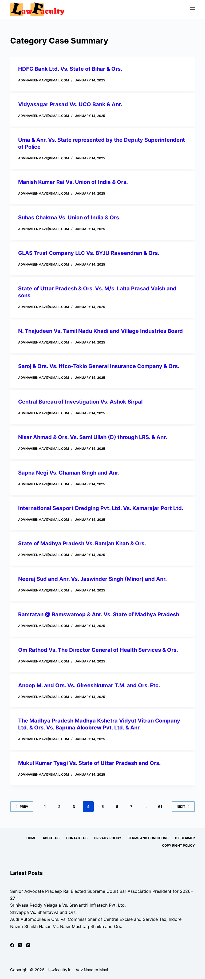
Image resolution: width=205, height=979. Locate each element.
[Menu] (192, 9)
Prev (24, 806)
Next (181, 806)
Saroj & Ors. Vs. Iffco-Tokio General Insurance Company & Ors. (98, 366)
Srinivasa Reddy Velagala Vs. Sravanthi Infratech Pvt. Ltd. (68, 905)
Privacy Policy (107, 838)
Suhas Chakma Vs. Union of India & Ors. (69, 217)
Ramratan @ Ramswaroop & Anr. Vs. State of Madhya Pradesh (98, 614)
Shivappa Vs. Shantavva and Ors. (43, 912)
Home (31, 838)
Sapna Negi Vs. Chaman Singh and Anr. (69, 472)
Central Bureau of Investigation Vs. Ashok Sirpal (80, 401)
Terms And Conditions (148, 838)
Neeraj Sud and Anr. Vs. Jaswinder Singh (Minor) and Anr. (92, 579)
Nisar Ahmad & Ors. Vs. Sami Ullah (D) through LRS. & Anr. (92, 437)
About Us (51, 838)
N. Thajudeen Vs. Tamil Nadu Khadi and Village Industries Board (100, 331)
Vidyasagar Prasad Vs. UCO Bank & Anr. (70, 104)
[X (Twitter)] (20, 945)
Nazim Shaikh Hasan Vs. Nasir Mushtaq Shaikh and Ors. (66, 926)
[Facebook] (12, 945)
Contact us (77, 838)
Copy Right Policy (178, 845)
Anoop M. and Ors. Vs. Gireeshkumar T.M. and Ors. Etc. (89, 685)
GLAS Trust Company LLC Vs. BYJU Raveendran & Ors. (88, 253)
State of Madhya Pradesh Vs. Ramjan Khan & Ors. (82, 543)
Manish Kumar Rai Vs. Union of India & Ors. (73, 182)
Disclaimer (185, 838)
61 (160, 806)
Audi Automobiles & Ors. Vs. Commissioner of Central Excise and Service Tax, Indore (96, 919)
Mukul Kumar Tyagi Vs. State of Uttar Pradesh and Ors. (89, 763)
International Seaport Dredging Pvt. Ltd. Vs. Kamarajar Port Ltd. (100, 508)
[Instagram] (28, 945)
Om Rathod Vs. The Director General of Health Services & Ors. (98, 650)
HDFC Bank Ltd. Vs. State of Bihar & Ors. (70, 69)
